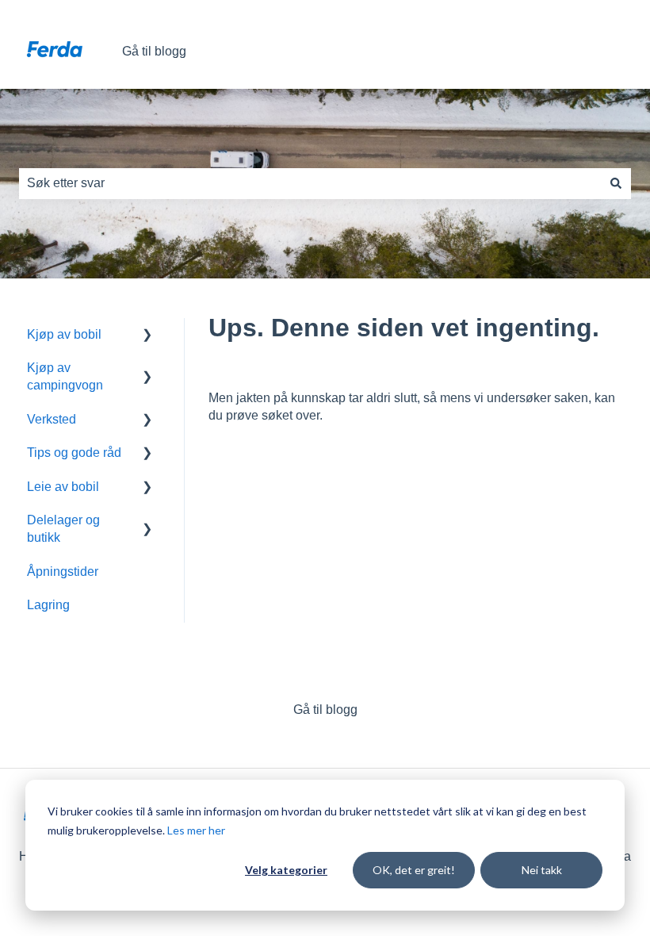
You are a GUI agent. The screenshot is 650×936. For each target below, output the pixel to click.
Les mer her (196, 830)
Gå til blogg (154, 51)
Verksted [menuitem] (51, 419)
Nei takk (542, 870)
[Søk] (616, 183)
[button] (147, 336)
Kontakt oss (582, 51)
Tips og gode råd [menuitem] (74, 452)
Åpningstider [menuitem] (62, 571)
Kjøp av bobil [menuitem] (64, 334)
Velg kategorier (286, 870)
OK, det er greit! (414, 870)
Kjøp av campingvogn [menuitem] (65, 376)
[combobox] (310, 183)
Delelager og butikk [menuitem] (63, 528)
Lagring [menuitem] (48, 605)
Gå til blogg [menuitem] (325, 709)
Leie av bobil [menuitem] (63, 486)
